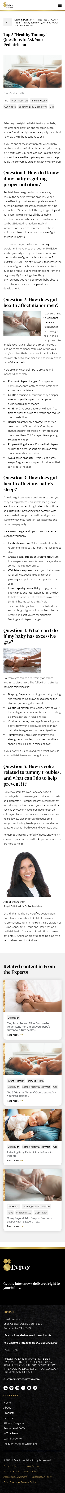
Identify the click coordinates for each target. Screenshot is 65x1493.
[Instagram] (17, 1388)
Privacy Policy (10, 1466)
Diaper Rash (40, 1212)
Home (7, 1402)
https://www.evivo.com (17, 1265)
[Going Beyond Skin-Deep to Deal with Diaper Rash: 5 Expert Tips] (33, 1185)
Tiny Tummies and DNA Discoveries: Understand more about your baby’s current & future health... (28, 1026)
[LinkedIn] (5, 1388)
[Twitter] (11, 1388)
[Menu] (59, 5)
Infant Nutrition (19, 100)
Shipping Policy (11, 1471)
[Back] (7, 22)
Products (8, 1412)
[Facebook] (23, 1388)
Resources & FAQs (46, 19)
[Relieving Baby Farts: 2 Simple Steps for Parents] (33, 1125)
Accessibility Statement (15, 1476)
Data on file (11, 1350)
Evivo (10, 5)
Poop (10, 1212)
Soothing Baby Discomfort (33, 106)
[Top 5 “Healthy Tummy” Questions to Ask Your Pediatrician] (33, 1059)
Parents (8, 1418)
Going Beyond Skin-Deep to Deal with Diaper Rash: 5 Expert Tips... (29, 1219)
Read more (13, 1034)
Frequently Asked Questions (20, 1443)
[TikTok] (35, 1388)
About (7, 1407)
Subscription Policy (42, 1476)
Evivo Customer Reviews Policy (19, 1482)
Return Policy (31, 1471)
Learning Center (23, 19)
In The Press (10, 1433)
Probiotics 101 (23, 1212)
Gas (52, 106)
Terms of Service (31, 1466)
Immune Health (39, 100)
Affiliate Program (13, 1423)
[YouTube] (29, 1388)
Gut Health (10, 106)
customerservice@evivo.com (21, 1378)
